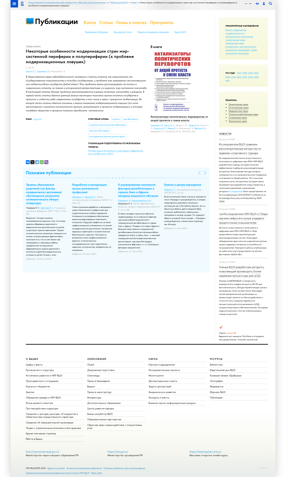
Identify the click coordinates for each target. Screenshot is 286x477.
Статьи (106, 22)
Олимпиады (93, 375)
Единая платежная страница (41, 433)
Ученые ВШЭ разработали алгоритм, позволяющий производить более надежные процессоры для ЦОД (241, 271)
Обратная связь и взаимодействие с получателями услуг (114, 426)
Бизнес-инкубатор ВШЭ (100, 413)
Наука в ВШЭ (180, 32)
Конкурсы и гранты (159, 397)
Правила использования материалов (153, 32)
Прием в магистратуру (99, 392)
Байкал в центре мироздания (182, 184)
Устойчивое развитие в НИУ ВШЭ (44, 375)
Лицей (90, 364)
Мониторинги (156, 375)
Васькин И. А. (200, 128)
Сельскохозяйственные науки (243, 114)
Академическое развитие (162, 392)
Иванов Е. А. (173, 128)
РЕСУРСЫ (216, 359)
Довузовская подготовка (100, 370)
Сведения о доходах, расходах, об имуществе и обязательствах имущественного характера (52, 415)
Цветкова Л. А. (47, 208)
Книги (90, 22)
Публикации (56, 21)
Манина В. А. (90, 197)
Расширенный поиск (123, 32)
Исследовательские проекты (164, 370)
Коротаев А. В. (43, 71)
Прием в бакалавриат (98, 381)
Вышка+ (91, 386)
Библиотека (216, 364)
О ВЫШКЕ (32, 359)
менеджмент (244, 49)
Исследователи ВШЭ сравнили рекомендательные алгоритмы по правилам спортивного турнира (240, 148)
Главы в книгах (131, 22)
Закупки (30, 392)
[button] (109, 178)
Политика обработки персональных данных (124, 468)
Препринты (161, 22)
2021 (239, 77)
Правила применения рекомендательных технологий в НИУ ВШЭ (57, 473)
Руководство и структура (40, 370)
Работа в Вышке (34, 438)
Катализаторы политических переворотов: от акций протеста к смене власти (179, 118)
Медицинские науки (238, 110)
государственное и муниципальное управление (239, 35)
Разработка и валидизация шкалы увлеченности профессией (89, 188)
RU (246, 3)
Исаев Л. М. (194, 125)
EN (250, 3)
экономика (243, 53)
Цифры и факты (34, 364)
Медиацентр (216, 386)
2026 (244, 72)
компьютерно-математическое (240, 46)
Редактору (264, 467)
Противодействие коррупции (42, 408)
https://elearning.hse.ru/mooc (205, 451)
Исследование (235, 191)
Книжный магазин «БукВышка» (226, 375)
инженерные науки (234, 43)
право (254, 49)
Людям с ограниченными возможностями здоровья (53, 428)
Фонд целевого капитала (39, 403)
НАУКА (153, 359)
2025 (250, 72)
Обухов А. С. (170, 189)
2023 (227, 77)
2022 (233, 77)
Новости (225, 134)
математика (231, 49)
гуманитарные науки (235, 39)
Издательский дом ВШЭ (222, 370)
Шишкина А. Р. (160, 128)
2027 (239, 72)
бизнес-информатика (235, 29)
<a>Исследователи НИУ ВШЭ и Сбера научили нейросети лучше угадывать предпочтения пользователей (243, 218)
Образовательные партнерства (104, 419)
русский (37, 119)
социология (231, 53)
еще (227, 80)
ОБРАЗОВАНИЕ (96, 359)
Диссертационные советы (163, 381)
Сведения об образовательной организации (49, 422)
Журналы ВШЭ (217, 392)
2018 (256, 77)
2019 (250, 77)
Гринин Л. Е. (31, 71)
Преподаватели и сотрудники (42, 381)
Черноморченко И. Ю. (142, 200)
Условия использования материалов (84, 468)
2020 (244, 77)
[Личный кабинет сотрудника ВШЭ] (263, 3)
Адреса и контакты (56, 468)
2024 (256, 72)
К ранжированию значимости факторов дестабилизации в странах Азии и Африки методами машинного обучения (138, 190)
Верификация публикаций (96, 32)
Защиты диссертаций (160, 386)
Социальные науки (238, 117)
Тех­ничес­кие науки (238, 120)
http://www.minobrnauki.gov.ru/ (42, 451)
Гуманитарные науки (238, 104)
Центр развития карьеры (100, 408)
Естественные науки (239, 107)
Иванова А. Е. (78, 197)
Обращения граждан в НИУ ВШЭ (43, 397)
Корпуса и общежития (38, 386)
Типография (216, 381)
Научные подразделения (162, 364)
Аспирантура (94, 397)
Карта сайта (96, 473)
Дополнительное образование (104, 403)
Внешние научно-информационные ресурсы (172, 403)
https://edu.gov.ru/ (118, 451)
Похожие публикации (48, 173)
